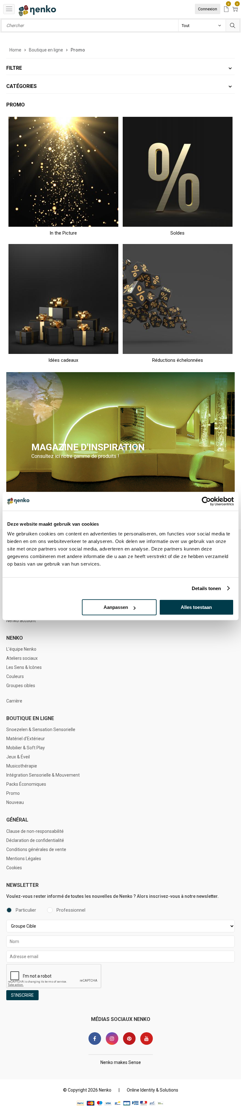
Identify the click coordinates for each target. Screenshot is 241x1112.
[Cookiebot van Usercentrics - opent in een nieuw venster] (206, 501)
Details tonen (206, 588)
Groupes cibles (20, 685)
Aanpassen (116, 607)
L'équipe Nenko (21, 649)
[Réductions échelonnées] (177, 299)
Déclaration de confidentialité (35, 840)
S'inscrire (22, 995)
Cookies (14, 867)
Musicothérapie (21, 765)
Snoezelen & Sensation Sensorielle (40, 729)
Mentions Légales (23, 858)
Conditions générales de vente (36, 849)
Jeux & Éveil (18, 756)
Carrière (14, 700)
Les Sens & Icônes (24, 667)
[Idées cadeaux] (63, 299)
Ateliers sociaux (22, 658)
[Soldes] (177, 171)
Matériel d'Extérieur (25, 738)
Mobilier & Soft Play (25, 747)
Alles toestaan (196, 607)
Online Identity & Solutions (152, 1090)
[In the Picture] (63, 171)
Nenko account (21, 620)
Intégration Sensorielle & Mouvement (43, 775)
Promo (13, 793)
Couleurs (15, 676)
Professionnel (70, 910)
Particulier (26, 910)
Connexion (207, 9)
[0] (226, 9)
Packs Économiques (26, 784)
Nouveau (15, 802)
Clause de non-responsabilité (35, 831)
